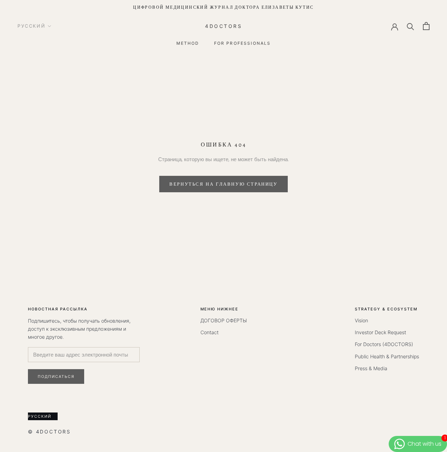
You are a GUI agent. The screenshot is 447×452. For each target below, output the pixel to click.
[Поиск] (410, 26)
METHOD (187, 42)
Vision (361, 320)
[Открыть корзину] (426, 26)
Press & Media (371, 368)
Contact (209, 332)
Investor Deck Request (380, 332)
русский (31, 26)
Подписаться (56, 376)
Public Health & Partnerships (387, 356)
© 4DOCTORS (49, 432)
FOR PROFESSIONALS (242, 42)
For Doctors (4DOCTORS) (384, 344)
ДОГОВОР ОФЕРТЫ (223, 320)
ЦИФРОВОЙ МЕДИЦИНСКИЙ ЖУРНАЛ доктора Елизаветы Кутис (223, 7)
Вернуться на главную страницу (223, 184)
